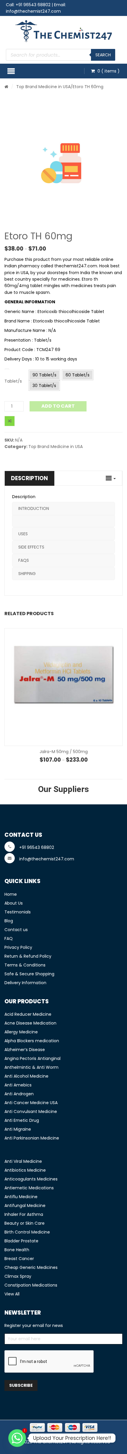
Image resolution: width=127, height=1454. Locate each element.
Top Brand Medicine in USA (43, 87)
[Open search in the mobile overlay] (60, 55)
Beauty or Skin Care (24, 1223)
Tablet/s (13, 381)
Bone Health (16, 1250)
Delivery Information (25, 983)
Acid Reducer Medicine (27, 1014)
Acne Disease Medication (30, 1023)
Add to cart (58, 406)
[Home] (6, 86)
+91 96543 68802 (33, 5)
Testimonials (17, 912)
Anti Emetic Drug (21, 1120)
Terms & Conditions (24, 965)
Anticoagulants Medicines (31, 1179)
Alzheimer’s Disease (24, 1050)
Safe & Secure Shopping (29, 974)
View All (11, 1294)
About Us (13, 903)
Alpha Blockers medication (31, 1041)
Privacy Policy (18, 947)
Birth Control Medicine (27, 1232)
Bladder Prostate (21, 1241)
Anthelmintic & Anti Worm (31, 1067)
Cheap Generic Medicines (31, 1267)
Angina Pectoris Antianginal (32, 1058)
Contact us (16, 930)
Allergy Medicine (21, 1032)
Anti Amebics (18, 1085)
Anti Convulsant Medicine (30, 1111)
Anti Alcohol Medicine (26, 1076)
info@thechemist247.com (33, 11)
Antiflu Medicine (21, 1197)
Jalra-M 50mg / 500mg (64, 752)
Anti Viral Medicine (23, 1161)
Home (10, 894)
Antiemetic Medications (29, 1188)
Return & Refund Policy (27, 956)
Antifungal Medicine (24, 1205)
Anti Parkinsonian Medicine (31, 1138)
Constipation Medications (30, 1285)
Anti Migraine (17, 1129)
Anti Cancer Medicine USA (31, 1103)
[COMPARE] (9, 421)
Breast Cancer (19, 1259)
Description (29, 478)
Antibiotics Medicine (25, 1170)
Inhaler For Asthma (23, 1214)
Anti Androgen (19, 1094)
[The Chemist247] (63, 31)
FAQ (8, 938)
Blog (8, 921)
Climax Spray (17, 1276)
